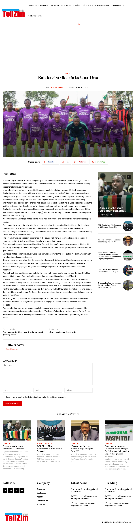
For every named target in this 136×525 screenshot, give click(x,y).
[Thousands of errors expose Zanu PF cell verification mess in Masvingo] (128, 285)
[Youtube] (22, 490)
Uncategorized (44, 443)
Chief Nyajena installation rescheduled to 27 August (108, 270)
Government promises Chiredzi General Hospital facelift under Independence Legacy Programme (109, 255)
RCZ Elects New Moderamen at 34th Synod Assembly (109, 226)
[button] (79, 23)
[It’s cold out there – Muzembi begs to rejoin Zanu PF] (128, 241)
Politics (7, 443)
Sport (68, 73)
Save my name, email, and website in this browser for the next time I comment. (35, 397)
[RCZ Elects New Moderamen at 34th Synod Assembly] (128, 226)
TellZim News (56, 87)
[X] (16, 490)
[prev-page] (124, 177)
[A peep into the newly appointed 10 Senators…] (115, 194)
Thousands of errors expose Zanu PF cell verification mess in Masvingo (109, 285)
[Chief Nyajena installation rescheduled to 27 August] (128, 270)
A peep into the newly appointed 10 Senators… (112, 209)
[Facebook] (5, 490)
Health (108, 443)
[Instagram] (10, 490)
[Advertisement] (68, 46)
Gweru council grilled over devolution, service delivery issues (24, 333)
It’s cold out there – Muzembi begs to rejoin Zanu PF (109, 241)
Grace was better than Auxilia (62, 332)
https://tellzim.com (12, 349)
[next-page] (129, 177)
